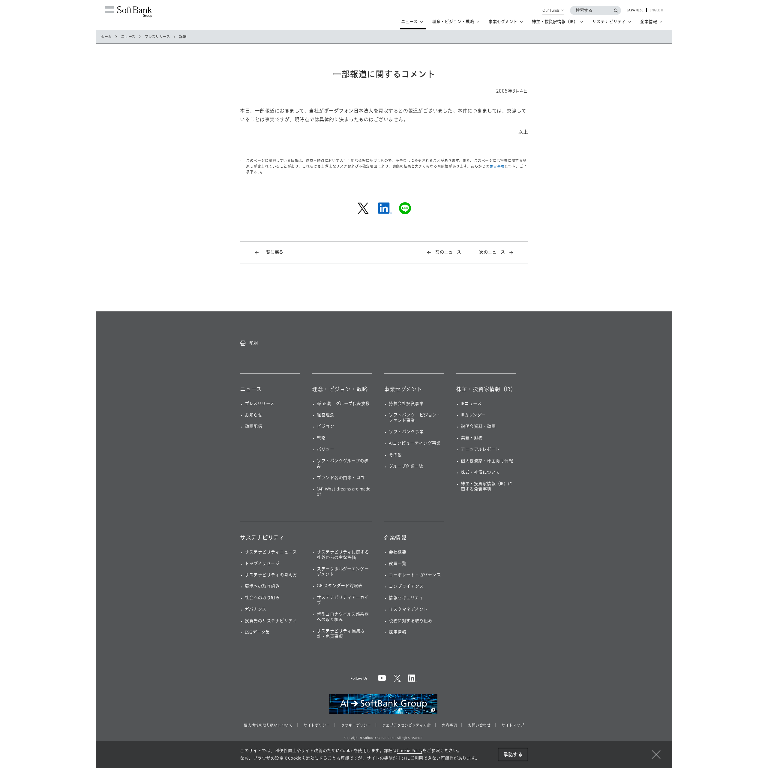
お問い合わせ (479, 725)
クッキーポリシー (356, 725)
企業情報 (395, 538)
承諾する (513, 755)
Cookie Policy (410, 750)
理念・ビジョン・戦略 (340, 389)
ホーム (106, 37)
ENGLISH (656, 10)
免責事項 (497, 166)
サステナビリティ (262, 538)
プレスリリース (157, 37)
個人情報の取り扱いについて (268, 725)
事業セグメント (403, 389)
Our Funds (551, 10)
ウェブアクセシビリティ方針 (406, 725)
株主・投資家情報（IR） (486, 389)
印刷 (253, 342)
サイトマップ (513, 725)
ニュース (128, 37)
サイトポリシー (317, 725)
